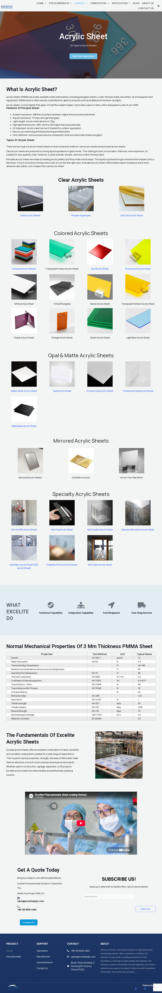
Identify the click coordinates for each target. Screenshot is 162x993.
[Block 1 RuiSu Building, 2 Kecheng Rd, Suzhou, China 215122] (68, 966)
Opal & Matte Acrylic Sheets (81, 355)
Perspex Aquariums (81, 215)
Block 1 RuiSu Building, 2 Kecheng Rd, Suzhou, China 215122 (83, 966)
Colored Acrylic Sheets (81, 233)
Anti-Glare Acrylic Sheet (100, 564)
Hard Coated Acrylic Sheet (100, 529)
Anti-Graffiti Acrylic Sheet (24, 529)
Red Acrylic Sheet (100, 268)
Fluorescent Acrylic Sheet (138, 268)
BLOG (136, 3)
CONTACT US (146, 8)
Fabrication (42, 950)
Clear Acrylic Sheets (30, 215)
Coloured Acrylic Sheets (24, 268)
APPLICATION (120, 3)
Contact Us (42, 968)
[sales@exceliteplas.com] (68, 957)
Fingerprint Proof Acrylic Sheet (62, 564)
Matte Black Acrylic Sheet (24, 426)
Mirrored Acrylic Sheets (81, 440)
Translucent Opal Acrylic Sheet (138, 391)
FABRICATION (98, 3)
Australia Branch (45, 962)
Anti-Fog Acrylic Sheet (62, 529)
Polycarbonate (13, 956)
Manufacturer (43, 956)
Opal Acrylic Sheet (62, 391)
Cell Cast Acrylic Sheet (131, 215)
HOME (40, 3)
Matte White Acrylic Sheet (24, 391)
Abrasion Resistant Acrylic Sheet (138, 529)
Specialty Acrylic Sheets (81, 493)
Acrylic (9, 950)
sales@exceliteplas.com (83, 956)
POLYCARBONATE (59, 3)
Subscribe (146, 909)
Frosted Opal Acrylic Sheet (100, 391)
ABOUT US (148, 3)
